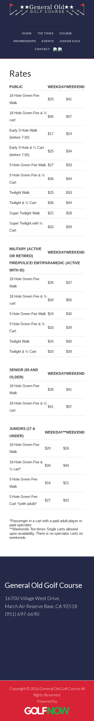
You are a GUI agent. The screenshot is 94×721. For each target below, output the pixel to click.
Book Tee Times (47, 23)
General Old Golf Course (47, 9)
